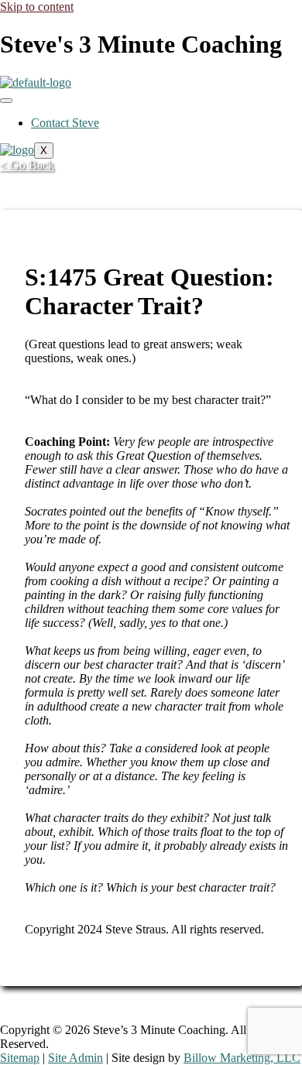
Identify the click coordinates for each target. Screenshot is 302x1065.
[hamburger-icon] (6, 100)
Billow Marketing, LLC (242, 1057)
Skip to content (37, 6)
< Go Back (27, 165)
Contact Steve (65, 122)
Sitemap (19, 1057)
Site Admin (75, 1057)
